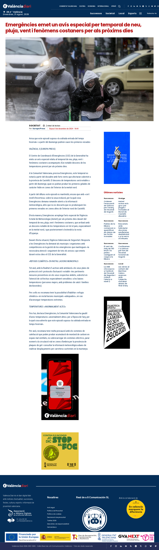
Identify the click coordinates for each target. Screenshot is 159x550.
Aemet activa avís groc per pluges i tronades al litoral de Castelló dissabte (123, 208)
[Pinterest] (76, 429)
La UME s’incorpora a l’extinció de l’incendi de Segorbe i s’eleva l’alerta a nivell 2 (109, 274)
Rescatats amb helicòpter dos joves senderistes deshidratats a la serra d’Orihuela (123, 231)
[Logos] (79, 537)
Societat (34, 126)
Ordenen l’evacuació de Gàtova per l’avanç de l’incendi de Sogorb (109, 206)
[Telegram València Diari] (60, 422)
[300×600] (117, 323)
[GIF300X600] (117, 183)
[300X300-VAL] (60, 451)
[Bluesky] (152, 6)
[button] (119, 6)
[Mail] (137, 6)
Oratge (121, 198)
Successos (109, 198)
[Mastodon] (155, 6)
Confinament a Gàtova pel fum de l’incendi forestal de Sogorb (124, 251)
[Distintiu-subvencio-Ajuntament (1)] (136, 509)
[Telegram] (143, 6)
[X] (146, 6)
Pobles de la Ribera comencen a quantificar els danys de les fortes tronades (109, 230)
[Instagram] (131, 6)
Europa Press (39, 129)
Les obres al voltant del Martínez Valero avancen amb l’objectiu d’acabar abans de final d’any (123, 276)
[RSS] (140, 6)
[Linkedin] (134, 6)
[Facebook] (128, 6)
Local (120, 264)
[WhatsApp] (149, 6)
